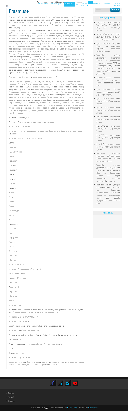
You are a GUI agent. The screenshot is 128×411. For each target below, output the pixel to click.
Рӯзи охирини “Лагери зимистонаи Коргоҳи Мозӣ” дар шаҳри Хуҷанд (108, 92)
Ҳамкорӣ (107, 4)
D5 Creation (72, 408)
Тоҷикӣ (11, 397)
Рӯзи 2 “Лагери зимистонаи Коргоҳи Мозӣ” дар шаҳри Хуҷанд (108, 137)
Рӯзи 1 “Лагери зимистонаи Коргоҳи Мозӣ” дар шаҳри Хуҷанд (108, 147)
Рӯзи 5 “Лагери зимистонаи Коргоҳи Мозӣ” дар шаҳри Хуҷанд (108, 110)
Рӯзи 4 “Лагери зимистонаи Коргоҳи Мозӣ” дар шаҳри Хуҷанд (108, 119)
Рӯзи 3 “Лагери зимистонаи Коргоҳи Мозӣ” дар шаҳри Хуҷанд (108, 128)
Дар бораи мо (43, 4)
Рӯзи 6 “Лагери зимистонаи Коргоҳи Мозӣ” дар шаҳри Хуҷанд (108, 101)
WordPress (93, 408)
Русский (11, 401)
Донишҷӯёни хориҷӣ (81, 4)
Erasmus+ (68, 4)
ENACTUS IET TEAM (117, 4)
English (11, 393)
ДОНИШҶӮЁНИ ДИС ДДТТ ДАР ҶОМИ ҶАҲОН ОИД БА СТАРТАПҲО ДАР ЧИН (108, 37)
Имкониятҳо (95, 4)
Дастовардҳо (56, 4)
